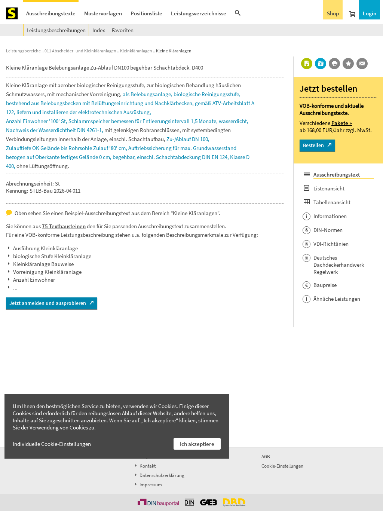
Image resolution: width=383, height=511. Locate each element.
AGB (265, 456)
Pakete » (341, 122)
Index (98, 30)
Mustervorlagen (103, 13)
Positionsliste (146, 13)
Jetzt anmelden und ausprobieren (47, 303)
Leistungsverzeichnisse (198, 13)
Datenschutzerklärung (161, 475)
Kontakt (147, 466)
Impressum (150, 484)
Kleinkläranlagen (136, 50)
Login (369, 13)
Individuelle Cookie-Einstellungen (52, 443)
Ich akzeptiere (197, 443)
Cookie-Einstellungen (282, 466)
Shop (333, 13)
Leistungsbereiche (23, 50)
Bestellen (313, 145)
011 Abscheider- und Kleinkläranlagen (80, 50)
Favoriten (123, 30)
